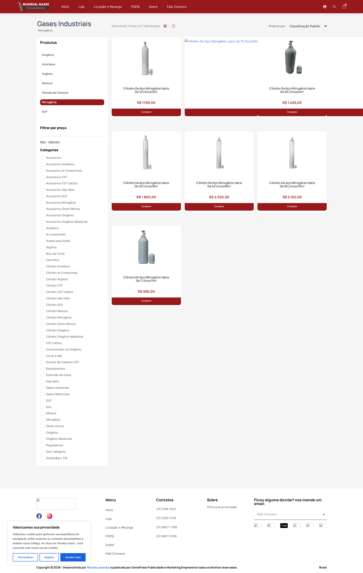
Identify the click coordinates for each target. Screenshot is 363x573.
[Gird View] (165, 26)
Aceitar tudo (73, 557)
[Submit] (319, 514)
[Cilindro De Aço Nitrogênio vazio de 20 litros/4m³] (292, 59)
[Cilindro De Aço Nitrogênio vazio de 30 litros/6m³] (146, 153)
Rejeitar (49, 557)
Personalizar (25, 557)
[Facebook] (39, 516)
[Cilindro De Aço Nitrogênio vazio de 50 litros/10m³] (292, 153)
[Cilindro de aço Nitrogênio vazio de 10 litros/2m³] (146, 59)
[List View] (172, 26)
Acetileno (48, 64)
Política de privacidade (222, 507)
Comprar (146, 111)
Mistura (47, 83)
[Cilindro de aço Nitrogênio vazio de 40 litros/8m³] (219, 153)
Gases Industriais (64, 23)
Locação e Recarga (108, 7)
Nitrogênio (45, 30)
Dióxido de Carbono (55, 93)
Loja (81, 7)
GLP (44, 112)
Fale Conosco (177, 7)
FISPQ (135, 7)
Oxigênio (48, 55)
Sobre (153, 7)
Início (65, 7)
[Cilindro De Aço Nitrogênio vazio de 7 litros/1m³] (146, 248)
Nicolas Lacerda (98, 567)
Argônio (47, 74)
